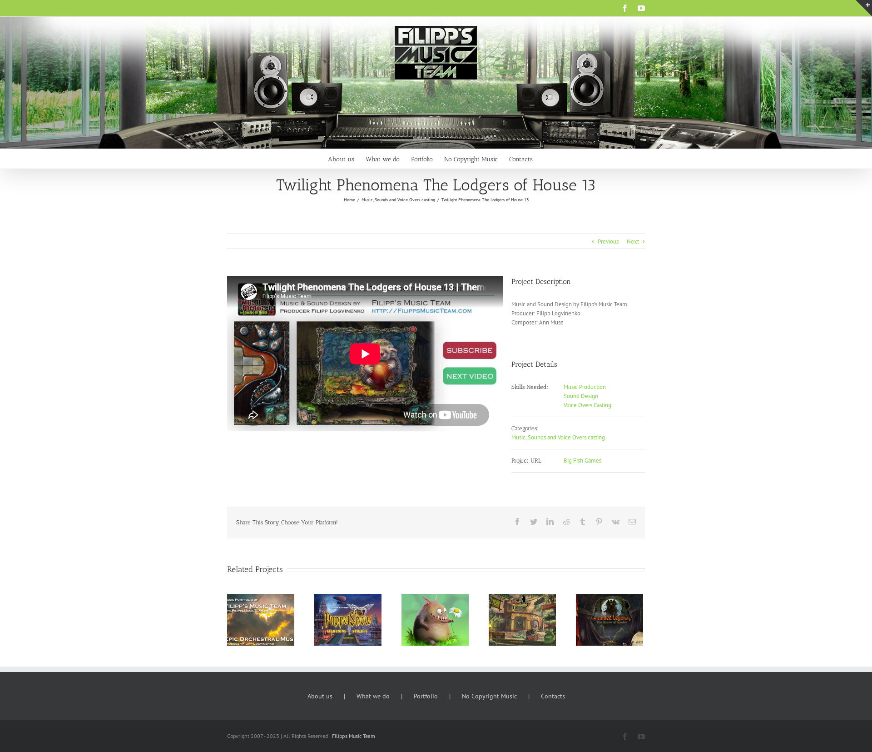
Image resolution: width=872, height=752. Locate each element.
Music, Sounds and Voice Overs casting (558, 437)
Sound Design (581, 396)
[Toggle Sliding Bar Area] (864, 8)
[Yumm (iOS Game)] (435, 619)
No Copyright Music (489, 696)
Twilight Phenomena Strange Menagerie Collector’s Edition (510, 603)
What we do (373, 696)
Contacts (553, 696)
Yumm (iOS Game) (422, 612)
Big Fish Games (582, 460)
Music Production (585, 387)
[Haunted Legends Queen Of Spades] (609, 619)
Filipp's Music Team (353, 735)
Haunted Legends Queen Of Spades (597, 608)
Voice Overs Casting (587, 405)
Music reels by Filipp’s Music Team (248, 608)
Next (633, 241)
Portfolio (426, 696)
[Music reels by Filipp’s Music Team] (260, 619)
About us (319, 696)
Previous (608, 241)
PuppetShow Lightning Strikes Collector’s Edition (335, 603)
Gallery (273, 608)
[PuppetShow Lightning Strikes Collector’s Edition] (348, 619)
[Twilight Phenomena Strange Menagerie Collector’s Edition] (522, 619)
